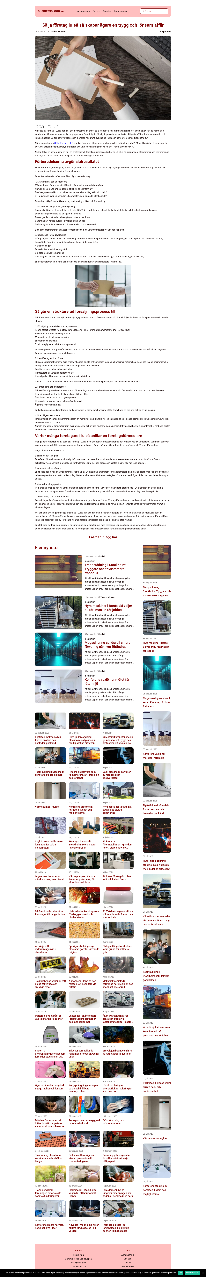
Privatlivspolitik (192, 1273)
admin (103, 556)
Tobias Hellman (58, 31)
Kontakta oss (120, 11)
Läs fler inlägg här (103, 537)
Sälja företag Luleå (63, 143)
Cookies (107, 11)
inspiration (165, 31)
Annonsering (83, 11)
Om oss (96, 11)
